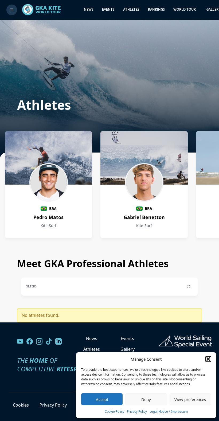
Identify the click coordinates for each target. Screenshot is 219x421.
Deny (146, 399)
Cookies (21, 405)
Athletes (131, 10)
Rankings (156, 10)
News (88, 10)
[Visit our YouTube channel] (20, 341)
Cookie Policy (114, 411)
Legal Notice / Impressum (169, 411)
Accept (102, 399)
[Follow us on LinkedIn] (58, 341)
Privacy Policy (137, 411)
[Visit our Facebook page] (29, 341)
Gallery (127, 349)
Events (108, 10)
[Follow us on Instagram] (39, 341)
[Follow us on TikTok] (49, 341)
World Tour (184, 10)
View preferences (190, 399)
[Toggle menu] (11, 10)
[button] (208, 359)
